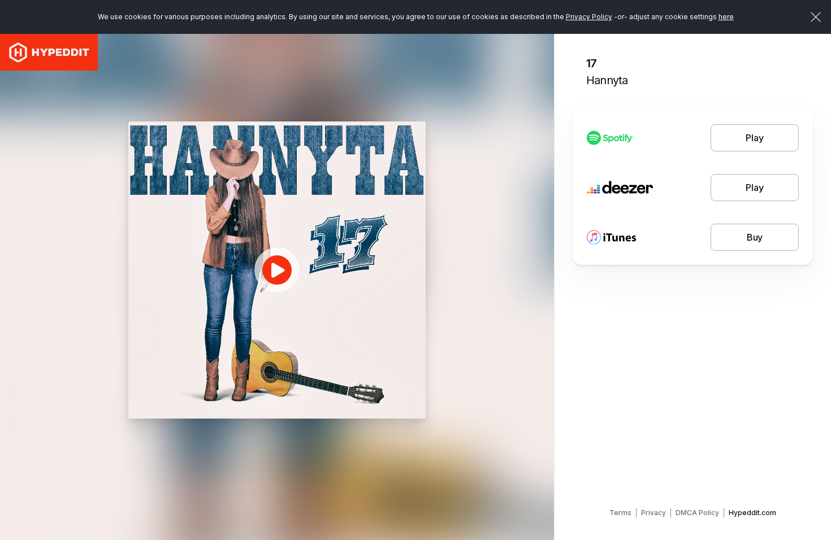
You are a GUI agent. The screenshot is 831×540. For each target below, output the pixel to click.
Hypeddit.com (752, 512)
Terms (620, 512)
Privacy (653, 512)
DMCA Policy (697, 512)
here (726, 16)
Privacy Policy (589, 16)
